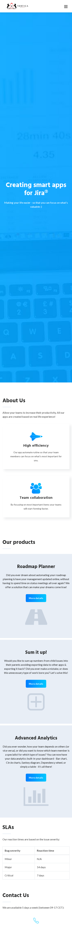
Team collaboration (36, 497)
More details (36, 598)
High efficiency (36, 445)
